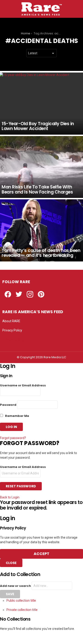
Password (8, 405)
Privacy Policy (12, 330)
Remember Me (16, 416)
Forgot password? (13, 438)
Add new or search (16, 586)
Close (11, 563)
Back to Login (9, 497)
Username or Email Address (23, 385)
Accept (41, 553)
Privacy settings (13, 339)
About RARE (11, 321)
